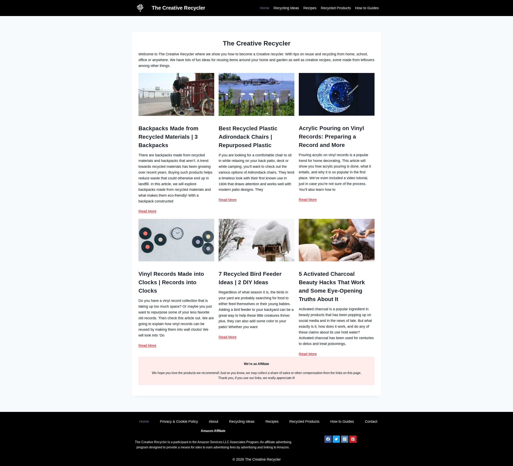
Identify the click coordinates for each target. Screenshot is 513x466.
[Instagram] (344, 439)
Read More (147, 211)
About (213, 422)
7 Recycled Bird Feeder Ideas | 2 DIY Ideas (250, 278)
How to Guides (367, 8)
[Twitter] (336, 439)
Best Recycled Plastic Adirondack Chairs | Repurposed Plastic (248, 136)
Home (264, 8)
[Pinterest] (352, 439)
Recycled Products (336, 8)
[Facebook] (328, 439)
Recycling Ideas (286, 8)
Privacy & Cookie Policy (179, 422)
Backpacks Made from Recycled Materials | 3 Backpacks (168, 136)
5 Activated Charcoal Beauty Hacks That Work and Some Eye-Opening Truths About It (332, 286)
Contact (371, 422)
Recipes (309, 8)
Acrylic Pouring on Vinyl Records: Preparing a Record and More (331, 136)
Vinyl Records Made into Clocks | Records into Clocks (171, 282)
